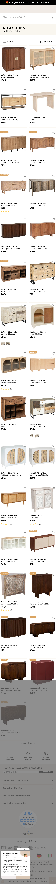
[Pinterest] (30, 841)
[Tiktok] (35, 841)
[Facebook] (38, 841)
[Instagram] (24, 841)
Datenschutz (36, 862)
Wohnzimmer (24, 22)
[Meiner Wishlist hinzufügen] (25, 47)
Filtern (10, 42)
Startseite (5, 22)
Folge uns (19, 841)
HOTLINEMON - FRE (46, 758)
